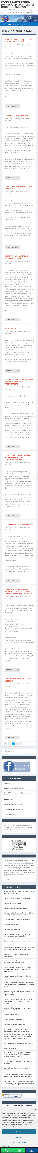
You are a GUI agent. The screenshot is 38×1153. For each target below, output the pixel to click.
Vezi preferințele (19, 1142)
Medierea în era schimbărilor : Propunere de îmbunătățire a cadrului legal (19, 962)
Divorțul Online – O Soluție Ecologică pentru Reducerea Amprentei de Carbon (19, 935)
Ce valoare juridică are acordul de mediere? (18, 1043)
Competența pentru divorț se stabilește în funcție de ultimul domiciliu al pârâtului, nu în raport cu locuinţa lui (19, 1083)
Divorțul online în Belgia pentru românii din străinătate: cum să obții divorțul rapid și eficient (18, 1001)
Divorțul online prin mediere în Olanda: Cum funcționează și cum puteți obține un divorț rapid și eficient (19, 993)
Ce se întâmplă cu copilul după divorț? (17, 920)
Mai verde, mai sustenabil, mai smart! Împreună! (17, 1069)
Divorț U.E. (26, 45)
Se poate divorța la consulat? (14, 1020)
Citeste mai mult (12, 106)
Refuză (19, 1137)
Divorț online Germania (12, 929)
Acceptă (19, 1132)
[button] (35, 1110)
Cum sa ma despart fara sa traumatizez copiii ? (17, 257)
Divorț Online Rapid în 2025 (13, 903)
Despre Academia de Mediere (14, 788)
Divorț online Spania (11, 924)
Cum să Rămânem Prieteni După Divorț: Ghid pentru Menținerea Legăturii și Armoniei (19, 948)
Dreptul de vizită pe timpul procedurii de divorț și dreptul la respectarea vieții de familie (19, 591)
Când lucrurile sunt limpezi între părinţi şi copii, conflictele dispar (18, 457)
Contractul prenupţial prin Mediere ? (18, 680)
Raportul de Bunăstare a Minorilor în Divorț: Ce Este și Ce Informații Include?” (19, 914)
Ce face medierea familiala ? (17, 115)
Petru (11, 45)
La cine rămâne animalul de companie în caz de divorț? (19, 1062)
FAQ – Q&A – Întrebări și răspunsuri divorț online (18, 794)
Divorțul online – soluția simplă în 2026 (17, 898)
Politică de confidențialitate (13, 809)
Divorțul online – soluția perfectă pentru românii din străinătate (17, 1009)
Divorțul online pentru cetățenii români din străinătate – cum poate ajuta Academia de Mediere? (19, 984)
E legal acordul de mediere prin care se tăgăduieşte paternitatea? (19, 382)
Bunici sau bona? (12, 328)
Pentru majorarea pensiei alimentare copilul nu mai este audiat (19, 892)
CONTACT (7, 783)
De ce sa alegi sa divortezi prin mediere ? (19, 188)
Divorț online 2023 (10, 1048)
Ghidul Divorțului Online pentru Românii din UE (19, 942)
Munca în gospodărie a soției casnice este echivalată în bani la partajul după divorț (18, 1075)
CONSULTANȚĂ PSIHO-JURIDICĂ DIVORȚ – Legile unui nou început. (17, 4)
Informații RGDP (9, 799)
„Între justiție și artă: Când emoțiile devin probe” (18, 977)
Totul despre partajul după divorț (15, 908)
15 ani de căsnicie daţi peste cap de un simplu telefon (19, 41)
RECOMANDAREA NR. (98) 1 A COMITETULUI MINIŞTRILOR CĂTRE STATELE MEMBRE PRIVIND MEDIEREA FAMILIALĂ (18, 1054)
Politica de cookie (10, 814)
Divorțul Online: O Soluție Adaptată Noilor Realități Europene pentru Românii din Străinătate (18, 969)
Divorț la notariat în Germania (14, 1024)
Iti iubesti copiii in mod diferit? (19, 524)
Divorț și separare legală (12, 1015)
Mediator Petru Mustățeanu (13, 804)
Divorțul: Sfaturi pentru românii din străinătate (16, 955)
